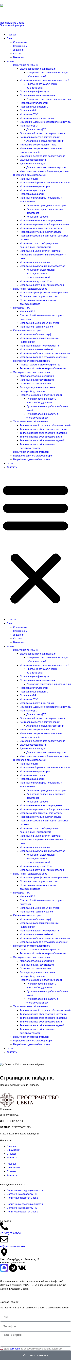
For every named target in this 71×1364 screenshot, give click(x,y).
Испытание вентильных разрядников (41, 220)
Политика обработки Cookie (22, 1197)
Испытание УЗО (29, 114)
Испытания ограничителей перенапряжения (44, 224)
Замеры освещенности (33, 159)
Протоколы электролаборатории (31, 360)
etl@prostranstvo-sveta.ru (14, 1246)
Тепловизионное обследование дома (41, 436)
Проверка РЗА (21, 307)
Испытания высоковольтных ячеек (39, 322)
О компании (20, 42)
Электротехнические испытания (31, 372)
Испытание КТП (29, 178)
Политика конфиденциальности (25, 1190)
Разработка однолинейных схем (31, 459)
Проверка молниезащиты (34, 106)
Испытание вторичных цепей (36, 326)
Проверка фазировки (32, 193)
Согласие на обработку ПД (22, 1193)
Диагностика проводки (32, 163)
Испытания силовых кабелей (36, 349)
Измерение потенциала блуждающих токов (44, 171)
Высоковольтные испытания (29, 174)
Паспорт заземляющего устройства (40, 364)
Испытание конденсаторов (35, 186)
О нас (10, 38)
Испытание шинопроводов (35, 262)
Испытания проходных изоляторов (46, 205)
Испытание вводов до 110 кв (36, 281)
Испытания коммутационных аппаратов (42, 266)
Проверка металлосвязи (34, 102)
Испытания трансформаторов (30, 288)
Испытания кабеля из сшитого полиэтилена (45, 353)
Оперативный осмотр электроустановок (42, 133)
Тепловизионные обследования (31, 421)
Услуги (10, 61)
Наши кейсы (20, 46)
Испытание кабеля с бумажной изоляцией (44, 357)
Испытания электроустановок (37, 379)
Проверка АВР (28, 110)
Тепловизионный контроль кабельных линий (45, 425)
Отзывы (17, 53)
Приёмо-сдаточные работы (35, 383)
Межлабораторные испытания (37, 376)
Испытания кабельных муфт (36, 334)
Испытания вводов (37, 216)
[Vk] (22, 1268)
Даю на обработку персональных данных (33, 1348)
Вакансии (18, 57)
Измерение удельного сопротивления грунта (45, 121)
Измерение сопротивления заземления (48, 99)
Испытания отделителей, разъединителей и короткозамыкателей (40, 273)
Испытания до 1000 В (25, 64)
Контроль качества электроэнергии (40, 137)
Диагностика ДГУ (36, 129)
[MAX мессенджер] (4, 1268)
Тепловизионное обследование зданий (42, 440)
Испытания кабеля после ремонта (39, 345)
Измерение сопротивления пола (38, 144)
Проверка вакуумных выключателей (40, 231)
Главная (11, 34)
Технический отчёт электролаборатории (43, 368)
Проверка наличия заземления (37, 95)
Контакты (12, 467)
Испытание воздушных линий (37, 118)
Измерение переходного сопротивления (42, 156)
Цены (10, 463)
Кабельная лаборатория (27, 330)
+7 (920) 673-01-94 (10, 1233)
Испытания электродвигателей (31, 451)
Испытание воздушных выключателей (42, 284)
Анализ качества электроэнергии (45, 140)
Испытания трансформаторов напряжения (44, 292)
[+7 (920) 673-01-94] (4, 1226)
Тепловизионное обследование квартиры (43, 432)
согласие (15, 1348)
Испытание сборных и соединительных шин (45, 182)
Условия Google (19, 1288)
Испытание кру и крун (32, 190)
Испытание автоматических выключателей (44, 80)
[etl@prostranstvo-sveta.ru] (4, 1239)
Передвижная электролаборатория (33, 455)
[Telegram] (13, 1268)
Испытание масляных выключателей (41, 228)
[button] (35, 543)
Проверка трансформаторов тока (38, 296)
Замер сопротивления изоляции (38, 68)
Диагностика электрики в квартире (46, 167)
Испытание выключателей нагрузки (40, 250)
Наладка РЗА (27, 311)
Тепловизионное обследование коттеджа (43, 429)
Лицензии (18, 49)
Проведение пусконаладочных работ (41, 394)
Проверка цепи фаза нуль (34, 91)
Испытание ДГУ (29, 125)
